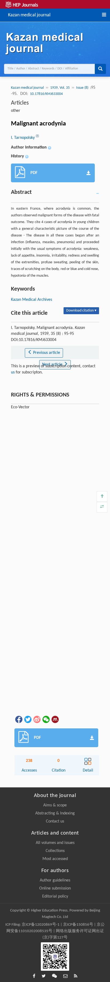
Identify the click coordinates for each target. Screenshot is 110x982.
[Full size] (102, 507)
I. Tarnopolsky (23, 138)
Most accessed (55, 859)
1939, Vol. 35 (60, 88)
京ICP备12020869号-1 (41, 925)
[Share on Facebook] (18, 719)
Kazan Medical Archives (31, 300)
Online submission (55, 888)
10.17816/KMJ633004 (46, 94)
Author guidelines (55, 880)
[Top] (102, 496)
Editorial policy (55, 896)
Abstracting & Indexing (55, 813)
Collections (55, 851)
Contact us (55, 821)
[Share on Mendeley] (55, 719)
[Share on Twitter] (27, 719)
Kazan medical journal (29, 15)
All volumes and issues (55, 843)
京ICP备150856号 (78, 925)
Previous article (46, 353)
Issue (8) (82, 88)
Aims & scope (55, 805)
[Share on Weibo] (37, 719)
